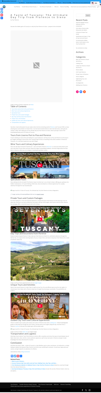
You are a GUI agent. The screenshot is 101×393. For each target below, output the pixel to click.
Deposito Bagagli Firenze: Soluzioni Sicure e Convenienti (82, 24)
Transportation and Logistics (19, 122)
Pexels (32, 104)
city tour (17, 326)
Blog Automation (26, 351)
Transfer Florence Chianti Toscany (33, 2)
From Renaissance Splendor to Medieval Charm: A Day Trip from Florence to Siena (33, 365)
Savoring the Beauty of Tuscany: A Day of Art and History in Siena (28, 369)
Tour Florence (22, 2)
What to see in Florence (18, 361)
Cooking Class (79, 63)
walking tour (53, 322)
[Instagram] (77, 91)
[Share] (1, 17)
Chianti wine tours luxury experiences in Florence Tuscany (85, 2)
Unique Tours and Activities (18, 118)
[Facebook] (81, 91)
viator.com (25, 331)
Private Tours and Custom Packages (20, 114)
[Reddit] (84, 91)
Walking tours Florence (81, 85)
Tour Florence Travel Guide (49, 2)
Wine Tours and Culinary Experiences (21, 111)
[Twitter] (1, 12)
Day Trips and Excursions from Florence (21, 116)
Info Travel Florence (81, 72)
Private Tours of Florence (82, 74)
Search (88, 15)
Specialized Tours (16, 113)
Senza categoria (80, 76)
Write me (59, 2)
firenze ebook (79, 69)
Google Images (40, 194)
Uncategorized (79, 83)
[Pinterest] (1, 15)
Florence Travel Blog (67, 2)
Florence (53, 127)
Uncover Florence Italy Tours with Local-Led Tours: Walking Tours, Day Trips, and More (34, 363)
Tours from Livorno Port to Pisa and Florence (23, 109)
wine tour (49, 146)
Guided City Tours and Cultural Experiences (22, 120)
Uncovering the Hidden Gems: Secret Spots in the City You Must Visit (82, 42)
